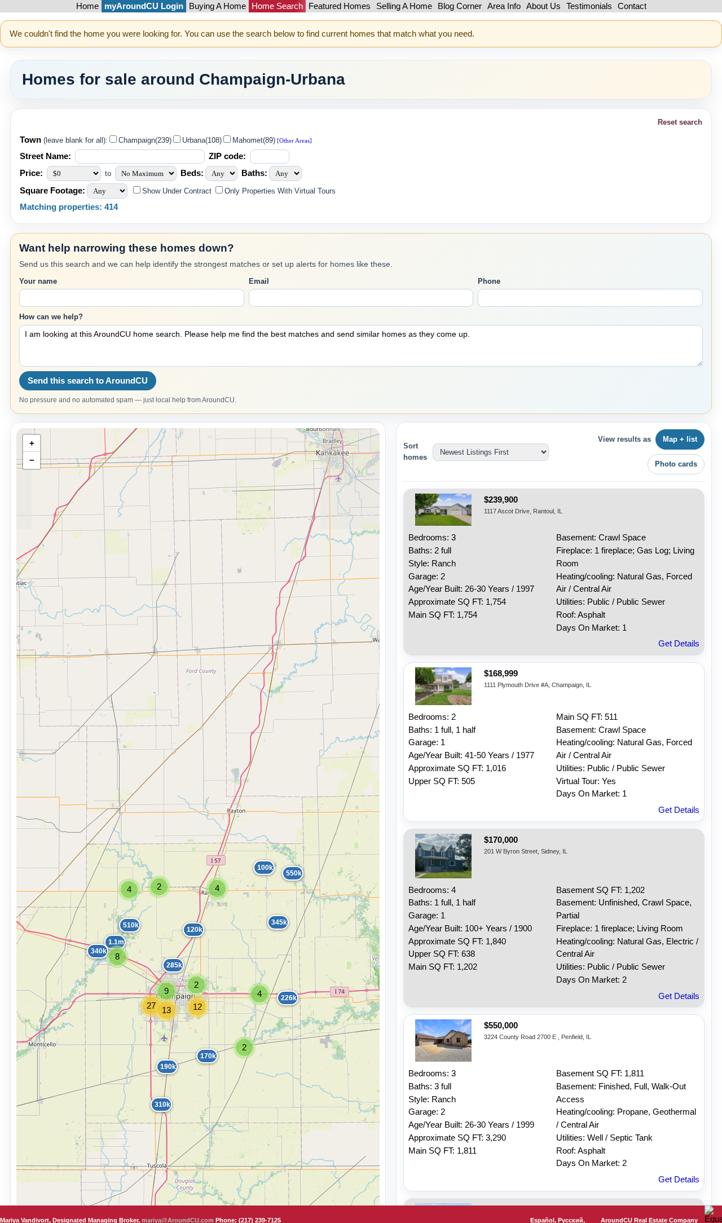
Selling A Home (404, 6)
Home (87, 6)
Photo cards (676, 464)
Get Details (678, 643)
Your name (38, 281)
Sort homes (415, 451)
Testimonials (589, 6)
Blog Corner (460, 6)
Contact (632, 6)
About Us (543, 6)
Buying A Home (217, 6)
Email (259, 281)
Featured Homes (340, 6)
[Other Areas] (293, 141)
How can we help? (51, 317)
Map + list (680, 439)
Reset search (680, 122)
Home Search (277, 6)
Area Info (504, 6)
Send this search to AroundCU (88, 380)
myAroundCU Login (143, 6)
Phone (489, 281)
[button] (285, 869)
